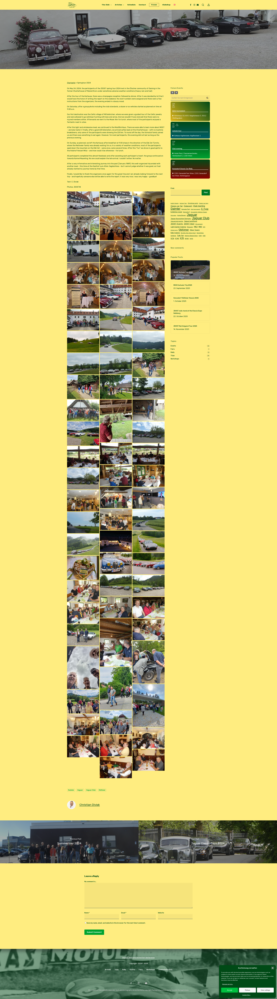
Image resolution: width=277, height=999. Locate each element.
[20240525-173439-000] (83, 500)
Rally (172, 352)
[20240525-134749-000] (83, 478)
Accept (229, 990)
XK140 (187, 238)
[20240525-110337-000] (83, 387)
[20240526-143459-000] (83, 667)
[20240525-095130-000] (116, 363)
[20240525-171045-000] (116, 497)
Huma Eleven (181, 215)
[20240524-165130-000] (116, 203)
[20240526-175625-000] (148, 738)
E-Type (204, 209)
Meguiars (190, 227)
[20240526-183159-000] (148, 760)
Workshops (175, 359)
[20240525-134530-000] (116, 453)
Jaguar (80, 790)
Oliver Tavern (195, 230)
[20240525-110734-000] (148, 388)
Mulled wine (174, 230)
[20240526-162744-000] (148, 705)
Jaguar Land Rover (190, 221)
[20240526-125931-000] (116, 642)
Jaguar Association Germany (181, 219)
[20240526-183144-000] (116, 767)
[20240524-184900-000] (116, 251)
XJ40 (177, 238)
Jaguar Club (91, 790)
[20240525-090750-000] (83, 319)
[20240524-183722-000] (148, 248)
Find (206, 192)
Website (161, 913)
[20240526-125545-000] (83, 613)
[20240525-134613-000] (116, 475)
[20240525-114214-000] (83, 410)
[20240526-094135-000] (83, 544)
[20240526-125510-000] (148, 629)
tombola (173, 235)
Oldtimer (102, 790)
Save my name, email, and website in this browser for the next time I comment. (116, 923)
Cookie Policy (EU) (165, 970)
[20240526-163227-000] (83, 701)
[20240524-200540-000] (148, 294)
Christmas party (193, 203)
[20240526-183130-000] (83, 746)
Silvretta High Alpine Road (188, 233)
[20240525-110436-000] (116, 387)
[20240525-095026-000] (83, 363)
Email (123, 913)
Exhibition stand (176, 212)
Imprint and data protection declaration (138, 958)
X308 (200, 235)
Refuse (247, 990)
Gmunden (173, 215)
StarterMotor (200, 233)
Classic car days (203, 203)
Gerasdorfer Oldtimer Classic (199, 212)
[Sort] (176, 92)
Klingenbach (199, 224)
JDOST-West (189, 224)
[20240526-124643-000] (148, 585)
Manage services (227, 984)
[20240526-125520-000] (148, 607)
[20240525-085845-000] (148, 318)
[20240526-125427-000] (83, 591)
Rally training (175, 233)
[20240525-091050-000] (116, 319)
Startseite (71, 83)
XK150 (191, 238)
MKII (200, 227)
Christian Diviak (89, 804)
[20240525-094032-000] (148, 341)
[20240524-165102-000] (83, 203)
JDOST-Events (177, 224)
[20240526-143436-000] (148, 662)
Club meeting (199, 206)
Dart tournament (195, 209)
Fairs (173, 349)
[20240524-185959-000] (148, 270)
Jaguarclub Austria (177, 221)
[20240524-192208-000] (116, 273)
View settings (265, 990)
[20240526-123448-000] (83, 568)
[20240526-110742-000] (148, 563)
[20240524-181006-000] (116, 228)
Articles (108, 970)
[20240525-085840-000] (116, 297)
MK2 (196, 227)
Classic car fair (177, 206)
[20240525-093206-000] (83, 341)
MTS (204, 227)
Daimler (71, 790)
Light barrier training (178, 227)
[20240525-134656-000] (148, 476)
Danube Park (185, 209)
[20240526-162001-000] (116, 688)
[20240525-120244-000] (116, 421)
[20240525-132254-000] (83, 433)
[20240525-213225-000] (116, 541)
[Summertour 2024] (69, 841)
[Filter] (172, 92)
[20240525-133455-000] (148, 432)
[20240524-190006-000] (83, 273)
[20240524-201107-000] (83, 297)
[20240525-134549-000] (148, 454)
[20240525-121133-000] (148, 410)
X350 (204, 235)
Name (87, 913)
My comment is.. (90, 882)
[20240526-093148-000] (148, 541)
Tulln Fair (180, 236)
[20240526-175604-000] (83, 724)
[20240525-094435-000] (116, 341)
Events (173, 346)
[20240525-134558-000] (83, 456)
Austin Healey (175, 203)
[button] (273, 968)
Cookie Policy (246, 995)
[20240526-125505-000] (116, 607)
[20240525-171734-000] (148, 498)
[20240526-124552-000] (116, 585)
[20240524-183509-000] (148, 226)
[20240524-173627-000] (83, 228)
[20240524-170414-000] (148, 203)
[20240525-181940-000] (148, 520)
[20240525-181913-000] (83, 522)
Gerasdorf (186, 212)
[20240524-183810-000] (83, 251)
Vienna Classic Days (191, 235)
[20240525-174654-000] (116, 519)
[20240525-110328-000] (148, 365)
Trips (138, 56)
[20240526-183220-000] (116, 745)
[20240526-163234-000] (116, 722)
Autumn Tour (183, 203)
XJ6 (172, 238)
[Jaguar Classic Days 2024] (207, 841)
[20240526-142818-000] (83, 635)
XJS (182, 238)
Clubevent (188, 206)
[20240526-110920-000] (116, 563)
